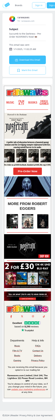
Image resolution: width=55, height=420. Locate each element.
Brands (18, 5)
